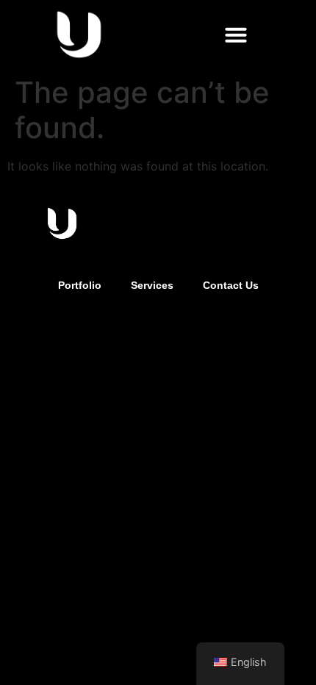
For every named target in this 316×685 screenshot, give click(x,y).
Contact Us (231, 285)
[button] (236, 34)
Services (152, 285)
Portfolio (79, 285)
